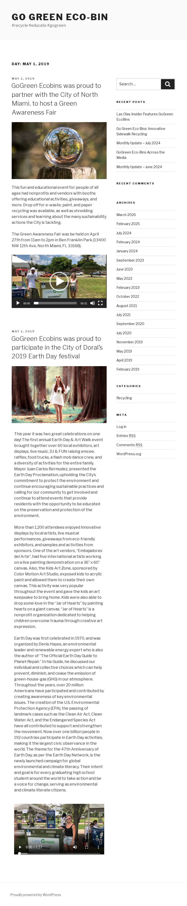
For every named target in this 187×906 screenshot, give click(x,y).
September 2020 (130, 324)
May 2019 (124, 351)
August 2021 (126, 306)
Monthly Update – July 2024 (138, 143)
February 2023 (128, 287)
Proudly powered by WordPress (35, 895)
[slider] (55, 303)
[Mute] (92, 303)
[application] (59, 281)
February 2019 (127, 369)
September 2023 (130, 260)
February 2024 (128, 242)
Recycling (124, 398)
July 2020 (123, 333)
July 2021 (123, 315)
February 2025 (128, 224)
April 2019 (124, 360)
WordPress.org (128, 454)
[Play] (18, 303)
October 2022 (127, 296)
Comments (129, 445)
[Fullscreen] (100, 303)
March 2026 (126, 215)
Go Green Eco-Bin (60, 17)
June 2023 (124, 269)
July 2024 (123, 233)
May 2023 (124, 278)
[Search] (168, 84)
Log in (121, 427)
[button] (59, 281)
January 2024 (127, 251)
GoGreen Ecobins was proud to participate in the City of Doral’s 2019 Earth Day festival (57, 347)
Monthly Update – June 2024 (139, 167)
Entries (126, 436)
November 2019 (129, 342)
